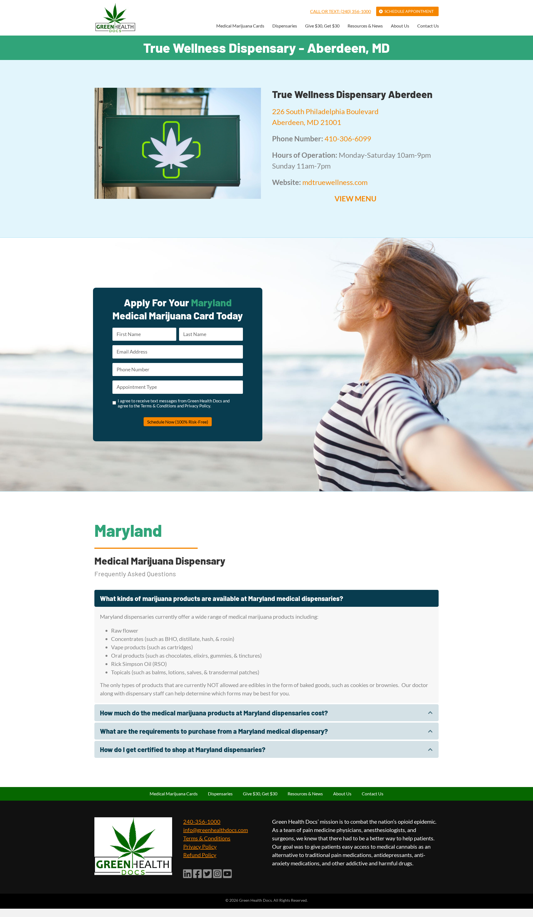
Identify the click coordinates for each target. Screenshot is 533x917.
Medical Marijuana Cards (240, 26)
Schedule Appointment (409, 11)
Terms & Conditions (206, 838)
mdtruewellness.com (335, 182)
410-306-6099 (348, 138)
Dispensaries (284, 26)
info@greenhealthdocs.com (215, 829)
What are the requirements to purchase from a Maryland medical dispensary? (214, 731)
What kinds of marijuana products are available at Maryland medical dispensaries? (221, 598)
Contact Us (428, 26)
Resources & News (365, 26)
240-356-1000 (201, 821)
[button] (266, 598)
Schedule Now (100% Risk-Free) (177, 421)
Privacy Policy (200, 846)
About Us (400, 26)
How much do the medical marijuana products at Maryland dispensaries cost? (214, 713)
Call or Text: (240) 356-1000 (340, 11)
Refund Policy (199, 854)
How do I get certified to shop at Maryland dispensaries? (182, 749)
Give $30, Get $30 (322, 26)
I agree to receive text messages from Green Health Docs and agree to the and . (174, 403)
